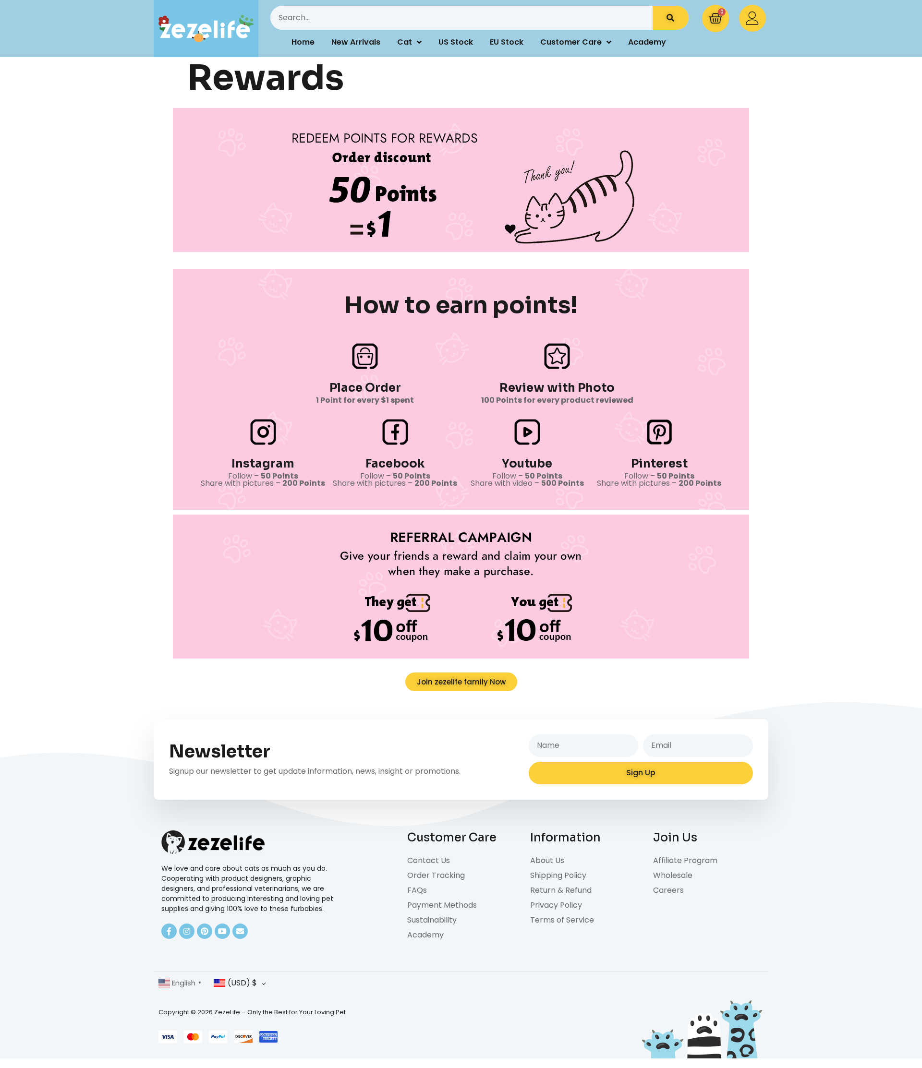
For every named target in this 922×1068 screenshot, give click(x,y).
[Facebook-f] (169, 931)
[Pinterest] (204, 931)
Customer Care (571, 42)
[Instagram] (186, 931)
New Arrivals (355, 42)
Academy (647, 42)
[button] (461, 681)
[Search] (671, 18)
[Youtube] (222, 931)
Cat (404, 42)
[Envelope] (240, 931)
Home (303, 42)
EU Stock (506, 42)
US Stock (455, 42)
